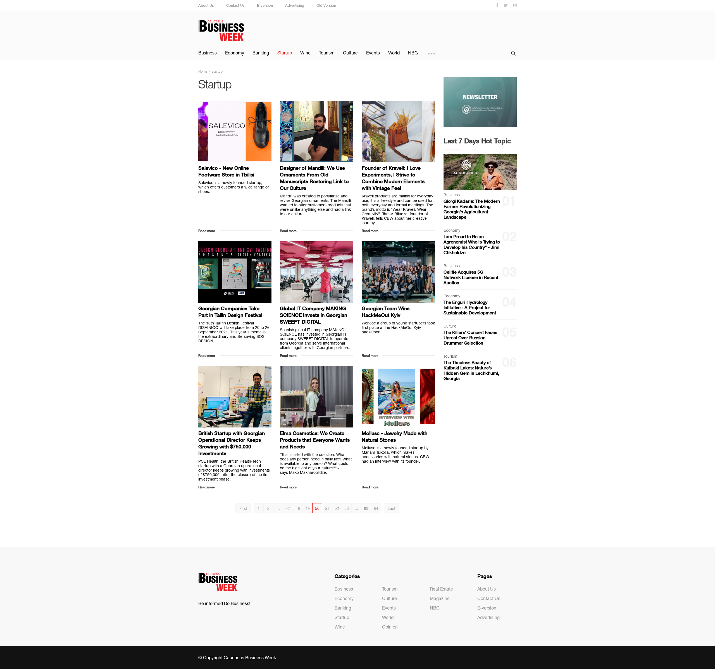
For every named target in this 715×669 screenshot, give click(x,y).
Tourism (327, 52)
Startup (284, 52)
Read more (206, 231)
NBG (413, 52)
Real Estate (441, 588)
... (278, 508)
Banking (260, 52)
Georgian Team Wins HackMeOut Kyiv (385, 311)
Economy (234, 52)
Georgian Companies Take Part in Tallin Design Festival (230, 311)
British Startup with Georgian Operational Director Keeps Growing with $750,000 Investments (231, 443)
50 (317, 508)
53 (346, 508)
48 (297, 508)
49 (307, 508)
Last (391, 508)
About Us (206, 5)
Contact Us (235, 5)
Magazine (440, 598)
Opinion (390, 626)
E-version (265, 5)
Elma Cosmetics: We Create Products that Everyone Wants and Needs (315, 440)
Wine (305, 52)
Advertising (294, 5)
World (394, 52)
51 (327, 508)
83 (366, 508)
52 (337, 508)
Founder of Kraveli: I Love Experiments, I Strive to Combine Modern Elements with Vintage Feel (393, 178)
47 (288, 508)
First (243, 508)
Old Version (326, 5)
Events (373, 52)
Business (207, 52)
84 (376, 508)
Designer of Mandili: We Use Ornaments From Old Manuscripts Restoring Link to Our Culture (314, 178)
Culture (350, 52)
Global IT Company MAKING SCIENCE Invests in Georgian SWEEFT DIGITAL (313, 315)
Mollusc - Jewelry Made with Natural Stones (394, 436)
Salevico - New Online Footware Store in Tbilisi (226, 171)
